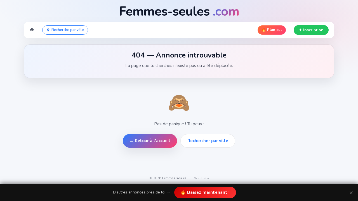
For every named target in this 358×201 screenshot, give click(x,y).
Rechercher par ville (207, 140)
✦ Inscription (311, 30)
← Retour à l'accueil (149, 140)
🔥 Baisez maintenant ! (205, 192)
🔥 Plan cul (272, 29)
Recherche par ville (67, 29)
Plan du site (201, 178)
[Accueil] (31, 30)
